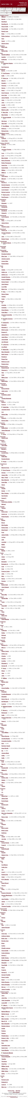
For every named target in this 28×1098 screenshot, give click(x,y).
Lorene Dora (5, 452)
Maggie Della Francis (7, 1007)
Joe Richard (5, 342)
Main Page (3, 8)
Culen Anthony (6, 953)
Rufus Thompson (6, 163)
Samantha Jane (6, 1045)
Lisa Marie (4, 347)
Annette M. (4, 207)
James (3, 786)
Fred (3, 532)
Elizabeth (4, 203)
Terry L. (4, 441)
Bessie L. (4, 449)
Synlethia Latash (6, 394)
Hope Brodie (5, 748)
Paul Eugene (5, 197)
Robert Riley (5, 1040)
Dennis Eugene (6, 185)
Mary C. (4, 764)
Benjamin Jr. (5, 564)
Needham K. (5, 24)
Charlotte (4, 691)
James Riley (5, 993)
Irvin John (4, 95)
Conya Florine (5, 842)
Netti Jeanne (5, 354)
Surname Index (9, 8)
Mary (3, 576)
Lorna (3, 810)
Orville (3, 1028)
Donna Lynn (5, 804)
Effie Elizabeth (5, 960)
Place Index (23, 8)
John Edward (5, 587)
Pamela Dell (5, 768)
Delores (4, 824)
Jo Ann (3, 537)
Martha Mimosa (6, 1011)
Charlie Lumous (6, 948)
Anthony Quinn (6, 936)
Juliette (3, 641)
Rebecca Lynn (5, 361)
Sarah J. (4, 721)
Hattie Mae (6, 407)
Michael (4, 504)
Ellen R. (4, 80)
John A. (4, 808)
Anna (4, 434)
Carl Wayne (5, 865)
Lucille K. (4, 107)
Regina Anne (5, 364)
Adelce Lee (5, 274)
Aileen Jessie (5, 651)
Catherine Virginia (8, 63)
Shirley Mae (5, 414)
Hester (3, 491)
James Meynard (6, 430)
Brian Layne (5, 830)
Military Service (8, 10)
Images (2, 10)
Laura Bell (4, 1002)
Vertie (3, 299)
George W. (4, 665)
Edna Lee (5, 78)
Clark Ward (4, 312)
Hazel (3, 90)
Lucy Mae (4, 286)
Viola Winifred (5, 619)
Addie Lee (4, 272)
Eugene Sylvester (6, 893)
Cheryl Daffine (5, 688)
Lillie (3, 539)
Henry (4, 668)
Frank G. (4, 970)
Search (14, 8)
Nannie (3, 19)
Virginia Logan (5, 226)
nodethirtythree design (14, 1097)
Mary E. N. (4, 1021)
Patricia (4, 1031)
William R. (4, 770)
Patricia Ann (5, 874)
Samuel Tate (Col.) (6, 717)
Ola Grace (4, 121)
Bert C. (3, 70)
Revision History (15, 10)
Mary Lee (4, 1087)
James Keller (5, 535)
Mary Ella (5, 112)
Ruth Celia (4, 47)
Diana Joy (4, 615)
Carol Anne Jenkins (7, 502)
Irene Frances (5, 93)
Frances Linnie (6, 571)
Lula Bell (4, 542)
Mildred (4, 16)
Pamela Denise (6, 459)
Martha (3, 550)
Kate (3, 761)
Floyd (3, 967)
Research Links (22, 10)
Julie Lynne (5, 391)
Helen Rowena (5, 982)
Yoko (3, 612)
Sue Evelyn (5, 495)
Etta (3, 925)
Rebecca (4, 128)
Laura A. (4, 1084)
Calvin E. (4, 138)
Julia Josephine (6, 1000)
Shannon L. (5, 370)
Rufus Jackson (6, 36)
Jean (4, 147)
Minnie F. (4, 178)
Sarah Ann (4, 165)
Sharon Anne (5, 43)
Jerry (3, 995)
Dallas (3, 633)
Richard (4, 635)
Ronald (3, 424)
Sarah (3, 41)
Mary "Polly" (5, 477)
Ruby (3, 33)
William (3, 134)
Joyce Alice (5, 774)
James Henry (5, 223)
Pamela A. (4, 356)
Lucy (3, 153)
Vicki (3, 375)
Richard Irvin (5, 131)
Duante (3, 852)
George (4, 472)
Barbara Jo (5, 645)
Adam (3, 556)
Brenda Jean (5, 941)
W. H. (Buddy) (5, 879)
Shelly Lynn (5, 438)
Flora (3, 220)
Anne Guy (4, 933)
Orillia (3, 755)
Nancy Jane (5, 817)
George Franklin (6, 975)
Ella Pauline (5, 525)
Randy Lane (5, 31)
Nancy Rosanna (6, 160)
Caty (3, 566)
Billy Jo (4, 647)
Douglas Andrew (6, 254)
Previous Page (3, 12)
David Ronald (5, 849)
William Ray (5, 1068)
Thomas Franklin (6, 906)
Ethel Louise (5, 329)
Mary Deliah (5, 158)
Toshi (3, 602)
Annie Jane (5, 511)
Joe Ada (4, 839)
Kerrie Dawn (5, 801)
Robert (3, 547)
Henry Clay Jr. (5, 699)
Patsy (3, 889)
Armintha (4, 307)
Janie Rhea (5, 337)
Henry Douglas (6, 984)
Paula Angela (5, 516)
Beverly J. (4, 182)
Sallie (3, 715)
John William (5, 732)
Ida (2, 750)
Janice (3, 901)
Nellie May (4, 456)
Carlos (3, 945)
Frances (4, 144)
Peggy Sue (4, 359)
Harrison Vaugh (6, 746)
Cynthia (4, 661)
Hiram (3, 670)
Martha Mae (5, 51)
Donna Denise (5, 388)
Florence (4, 85)
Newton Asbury (6, 1026)
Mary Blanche (5, 480)
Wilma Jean (5, 377)
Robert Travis (5, 239)
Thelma (4, 296)
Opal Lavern (6, 194)
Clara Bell (4, 605)
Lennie (3, 105)
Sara (3, 38)
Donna (3, 917)
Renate (3, 921)
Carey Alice (5, 140)
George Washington (7, 895)
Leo (3, 412)
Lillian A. (5, 1005)
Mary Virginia (5, 493)
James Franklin (6, 989)
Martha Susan (5, 1014)
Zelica (3, 1073)
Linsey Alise (5, 261)
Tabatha (4, 1059)
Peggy (4, 461)
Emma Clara (5, 527)
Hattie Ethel (5, 428)
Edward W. (6, 322)
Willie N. (4, 172)
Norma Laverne (6, 192)
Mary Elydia (5, 114)
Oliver (3, 782)
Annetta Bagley (6, 738)
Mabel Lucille (5, 109)
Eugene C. (4, 332)
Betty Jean (4, 938)
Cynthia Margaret (6, 694)
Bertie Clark (5, 584)
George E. (4, 972)
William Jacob (5, 1066)
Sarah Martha (5, 1050)
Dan (3, 608)
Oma (4, 291)
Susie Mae (4, 482)
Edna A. (4, 402)
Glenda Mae (5, 598)
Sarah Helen (5, 167)
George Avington (6, 232)
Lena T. (3, 872)
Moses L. (5, 710)
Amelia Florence (6, 277)
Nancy (3, 578)
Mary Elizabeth (5, 352)
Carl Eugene (6, 73)
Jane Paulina (5, 899)
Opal (3, 904)
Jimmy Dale (5, 798)
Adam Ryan (5, 251)
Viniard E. (4, 213)
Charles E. (4, 385)
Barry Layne (5, 828)
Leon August (5, 189)
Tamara (4, 508)
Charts (18, 8)
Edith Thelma (5, 958)
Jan (3, 869)
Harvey (3, 88)
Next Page (9, 12)
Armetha (4, 305)
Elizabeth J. (5, 327)
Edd (3, 743)
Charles (4, 656)
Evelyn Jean (5, 777)
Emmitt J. (4, 83)
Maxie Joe (4, 289)
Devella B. (4, 210)
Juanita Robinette (6, 398)
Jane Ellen (4, 445)
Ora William (6, 126)
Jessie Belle (5, 339)
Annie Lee (4, 230)
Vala (3, 372)
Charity (3, 247)
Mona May (4, 594)
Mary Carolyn (5, 1018)
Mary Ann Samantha (7, 813)
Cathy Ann (4, 867)
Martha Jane (5, 682)
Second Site (14, 1096)
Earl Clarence (5, 67)
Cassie (3, 201)
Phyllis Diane (5, 1035)
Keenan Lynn (5, 1079)
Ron (3, 1043)
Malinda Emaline (7, 706)
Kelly (3, 728)
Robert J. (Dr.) (5, 1038)
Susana (4, 581)
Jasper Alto (5, 475)
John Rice (4, 998)
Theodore (4, 1061)
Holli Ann (4, 833)
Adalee (3, 269)
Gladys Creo (5, 855)
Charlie (3, 488)
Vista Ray (4, 1064)
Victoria (5, 910)
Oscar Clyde (5, 26)
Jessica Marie (5, 753)
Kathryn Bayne (7, 242)
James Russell (5, 927)
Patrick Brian (5, 263)
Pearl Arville (5, 29)
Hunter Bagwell (16, 1092)
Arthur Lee (4, 653)
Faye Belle (4, 965)
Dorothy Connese (8, 318)
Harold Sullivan (6, 54)
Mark (3, 858)
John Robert (5, 284)
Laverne (4, 704)
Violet (3, 877)
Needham (4, 21)
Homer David (5, 282)
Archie (3, 559)
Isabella (4, 57)
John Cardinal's (9, 1096)
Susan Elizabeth (6, 1056)
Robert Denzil (5, 367)
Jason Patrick (5, 97)
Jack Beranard (5, 187)
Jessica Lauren (6, 258)
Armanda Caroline (6, 741)
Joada (3, 836)
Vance (3, 484)
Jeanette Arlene (6, 409)
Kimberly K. (5, 1082)
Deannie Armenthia (7, 315)
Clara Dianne (5, 310)
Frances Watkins (6, 279)
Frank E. (4, 845)
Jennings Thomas (6, 149)
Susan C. (4, 498)
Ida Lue (4, 987)
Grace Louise (5, 977)
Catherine (4, 630)
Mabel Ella (5, 349)
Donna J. (4, 955)
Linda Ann (6, 344)
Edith (3, 75)
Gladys (3, 780)
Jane (3, 236)
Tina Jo (4, 885)
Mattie (3, 544)
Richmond (4, 712)
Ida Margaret (5, 701)
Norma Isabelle (7, 117)
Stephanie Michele (8, 1053)
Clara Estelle (5, 950)
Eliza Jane (4, 256)
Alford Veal (4, 796)
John (3, 100)
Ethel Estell (5, 530)
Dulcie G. (4, 418)
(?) (2, 267)
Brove (3, 522)
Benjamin (4, 561)
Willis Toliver (5, 1071)
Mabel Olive (5, 381)
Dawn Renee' (5, 883)
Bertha (3, 520)
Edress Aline (5, 420)
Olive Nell (4, 123)
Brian (3, 914)
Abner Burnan (5, 736)
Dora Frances (6, 470)
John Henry (5, 176)
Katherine (4, 59)
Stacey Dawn (5, 294)
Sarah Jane (5, 1048)
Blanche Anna (5, 467)
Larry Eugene (5, 217)
